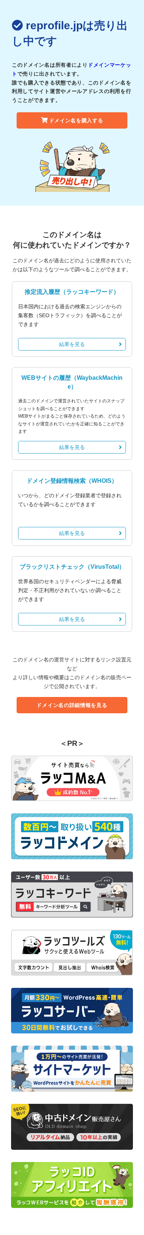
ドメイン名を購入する (76, 120)
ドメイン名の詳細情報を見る (72, 705)
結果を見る (72, 344)
